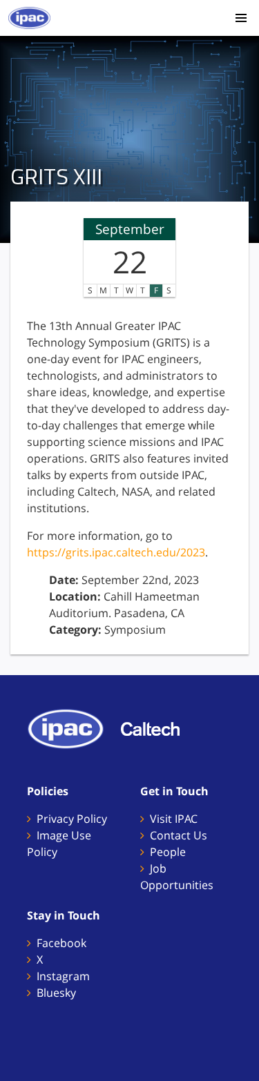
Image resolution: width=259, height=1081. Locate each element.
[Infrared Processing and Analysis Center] (72, 728)
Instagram (63, 976)
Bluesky (56, 992)
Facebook (61, 943)
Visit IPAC (174, 818)
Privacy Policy (72, 818)
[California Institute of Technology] (157, 728)
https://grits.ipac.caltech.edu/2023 (116, 552)
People (168, 851)
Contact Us (178, 835)
